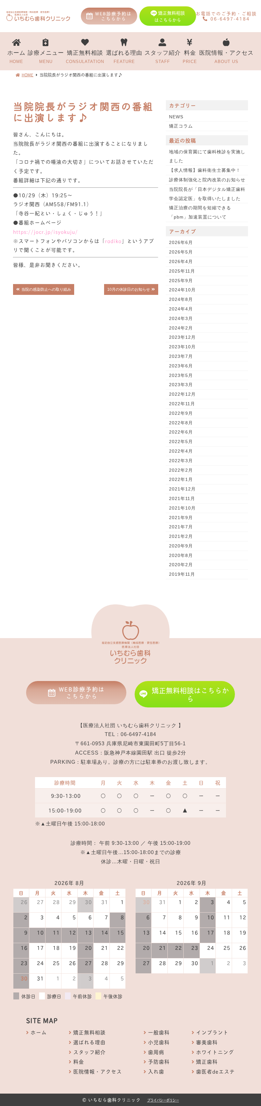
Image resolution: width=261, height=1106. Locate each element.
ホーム (16, 57)
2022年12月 (182, 394)
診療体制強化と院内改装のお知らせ (207, 179)
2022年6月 (181, 432)
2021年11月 (182, 498)
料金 (190, 57)
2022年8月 (181, 422)
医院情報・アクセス (226, 57)
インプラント (212, 1032)
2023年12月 (182, 337)
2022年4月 (181, 451)
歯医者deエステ (215, 1071)
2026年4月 (181, 261)
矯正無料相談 (85, 57)
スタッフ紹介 (163, 57)
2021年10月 (182, 508)
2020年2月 (181, 564)
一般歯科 (159, 1032)
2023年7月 (181, 356)
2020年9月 (181, 545)
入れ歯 (156, 1071)
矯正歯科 (207, 1061)
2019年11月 (182, 574)
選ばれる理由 (124, 57)
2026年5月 (181, 251)
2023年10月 (182, 346)
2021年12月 (182, 488)
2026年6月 (181, 242)
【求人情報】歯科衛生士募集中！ (205, 170)
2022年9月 (181, 413)
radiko (113, 241)
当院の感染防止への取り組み (46, 289)
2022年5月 (181, 441)
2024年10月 (182, 289)
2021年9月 (181, 517)
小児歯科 (159, 1042)
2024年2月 (181, 327)
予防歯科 (159, 1061)
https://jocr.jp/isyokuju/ (45, 231)
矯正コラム (181, 126)
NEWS (176, 116)
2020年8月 (181, 555)
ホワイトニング (215, 1052)
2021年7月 (181, 526)
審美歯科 (207, 1042)
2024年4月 (181, 308)
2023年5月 (181, 375)
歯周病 (156, 1052)
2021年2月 (181, 536)
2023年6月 (181, 365)
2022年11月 (182, 403)
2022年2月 (181, 470)
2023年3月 (181, 384)
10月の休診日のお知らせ (128, 289)
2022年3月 (181, 460)
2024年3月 (181, 318)
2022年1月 (181, 479)
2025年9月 (181, 280)
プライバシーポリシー (163, 1100)
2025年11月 (182, 271)
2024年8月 (181, 299)
